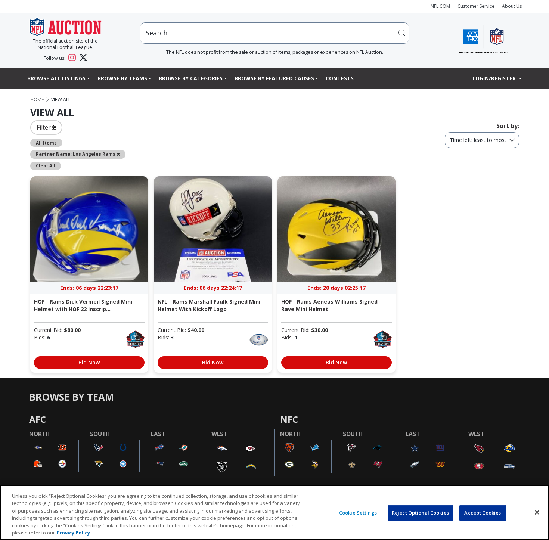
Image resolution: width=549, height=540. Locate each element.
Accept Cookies (482, 512)
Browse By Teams (122, 78)
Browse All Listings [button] (56, 78)
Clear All (45, 165)
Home (37, 99)
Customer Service (476, 6)
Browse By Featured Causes (274, 78)
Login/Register (494, 78)
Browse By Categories (191, 78)
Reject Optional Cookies (420, 512)
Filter (44, 127)
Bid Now (89, 362)
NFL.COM (440, 6)
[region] (274, 512)
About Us (512, 6)
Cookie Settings (358, 512)
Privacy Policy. (74, 532)
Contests (340, 78)
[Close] (537, 512)
